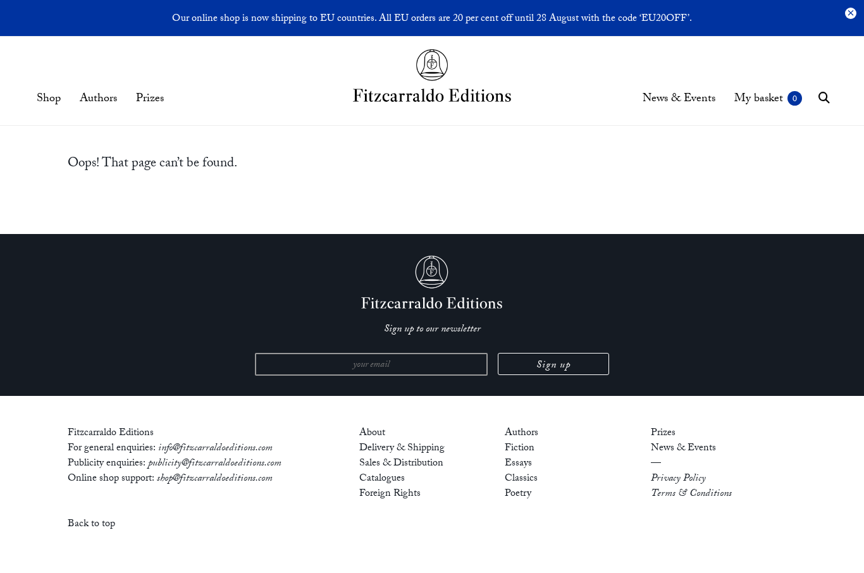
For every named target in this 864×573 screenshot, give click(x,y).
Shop (49, 99)
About (372, 433)
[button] (824, 97)
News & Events (679, 99)
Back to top (91, 524)
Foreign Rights (390, 494)
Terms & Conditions (691, 494)
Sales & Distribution (401, 463)
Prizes (150, 99)
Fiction (519, 448)
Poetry (518, 494)
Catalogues (382, 479)
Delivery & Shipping (402, 448)
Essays (518, 463)
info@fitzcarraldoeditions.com (215, 448)
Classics (521, 479)
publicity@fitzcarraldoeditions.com (214, 463)
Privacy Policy (678, 479)
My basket (758, 99)
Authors (98, 99)
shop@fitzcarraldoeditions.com (215, 479)
